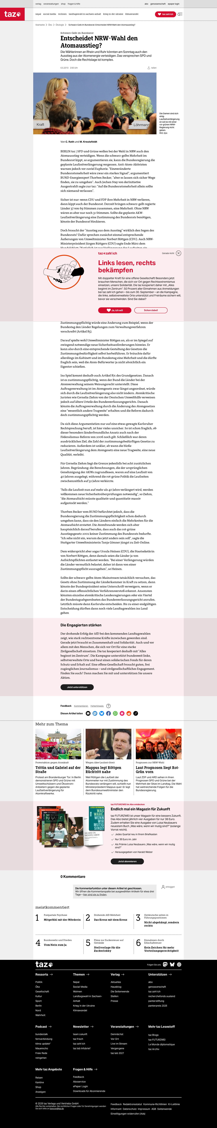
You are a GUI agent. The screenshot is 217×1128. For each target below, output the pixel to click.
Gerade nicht (168, 253)
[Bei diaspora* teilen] (122, 713)
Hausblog (116, 986)
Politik (38, 982)
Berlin (38, 1005)
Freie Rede (41, 1053)
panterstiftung (156, 1001)
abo (150, 982)
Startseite (40, 25)
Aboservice (79, 1081)
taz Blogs (153, 1035)
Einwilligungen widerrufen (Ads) (128, 1113)
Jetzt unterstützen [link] (77, 687)
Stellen (114, 996)
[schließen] (179, 253)
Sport (38, 1001)
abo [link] (146, 4)
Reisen (39, 1077)
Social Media (80, 986)
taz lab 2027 (117, 1053)
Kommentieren (81, 706)
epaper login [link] (173, 4)
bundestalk (41, 1034)
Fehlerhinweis (97, 706)
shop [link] (63, 4)
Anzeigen (40, 1091)
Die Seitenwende (120, 991)
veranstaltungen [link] (51, 4)
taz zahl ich (154, 991)
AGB (154, 1109)
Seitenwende (164, 1109)
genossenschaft (157, 986)
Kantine (39, 1082)
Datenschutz (130, 1109)
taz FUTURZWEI (156, 1039)
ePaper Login (80, 1086)
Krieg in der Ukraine (84, 1005)
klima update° (42, 1043)
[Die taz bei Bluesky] (172, 966)
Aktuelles (116, 982)
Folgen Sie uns (154, 964)
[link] (39, 14)
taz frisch (78, 1039)
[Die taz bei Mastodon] (165, 966)
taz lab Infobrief (81, 1048)
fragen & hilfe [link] (74, 4)
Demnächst (117, 1034)
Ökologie (60, 25)
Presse (114, 1001)
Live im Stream (119, 1043)
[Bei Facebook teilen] (108, 713)
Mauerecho (41, 1048)
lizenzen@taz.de (57, 1108)
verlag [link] (38, 4)
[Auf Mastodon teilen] (95, 713)
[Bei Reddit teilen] (129, 713)
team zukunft (80, 1034)
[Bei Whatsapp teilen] (115, 713)
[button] (180, 14)
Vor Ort (115, 1039)
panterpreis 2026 (157, 1005)
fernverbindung (43, 1039)
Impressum (144, 1109)
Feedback (78, 1077)
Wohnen (77, 991)
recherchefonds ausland (161, 996)
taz (44, 964)
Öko (50, 25)
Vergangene (117, 1048)
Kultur (38, 996)
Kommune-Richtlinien (155, 1104)
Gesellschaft (42, 991)
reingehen (40, 1057)
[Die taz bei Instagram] (179, 966)
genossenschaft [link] (158, 4)
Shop (38, 1087)
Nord (38, 1010)
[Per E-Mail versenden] (88, 713)
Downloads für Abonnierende (89, 1091)
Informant (116, 1109)
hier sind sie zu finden (94, 894)
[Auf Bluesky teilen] (101, 713)
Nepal (76, 982)
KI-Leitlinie (174, 1104)
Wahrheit (40, 1015)
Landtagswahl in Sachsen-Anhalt (87, 999)
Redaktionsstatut (133, 1104)
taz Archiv (153, 1049)
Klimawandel (80, 1010)
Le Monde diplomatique (161, 1044)
